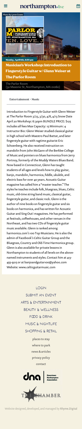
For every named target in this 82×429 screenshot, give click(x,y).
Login (41, 288)
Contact (41, 364)
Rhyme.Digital (68, 408)
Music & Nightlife (41, 323)
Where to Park (41, 345)
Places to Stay (41, 339)
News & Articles (41, 351)
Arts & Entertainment (41, 302)
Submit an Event (41, 295)
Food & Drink (41, 316)
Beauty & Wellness (41, 309)
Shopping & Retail (41, 331)
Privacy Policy (41, 357)
